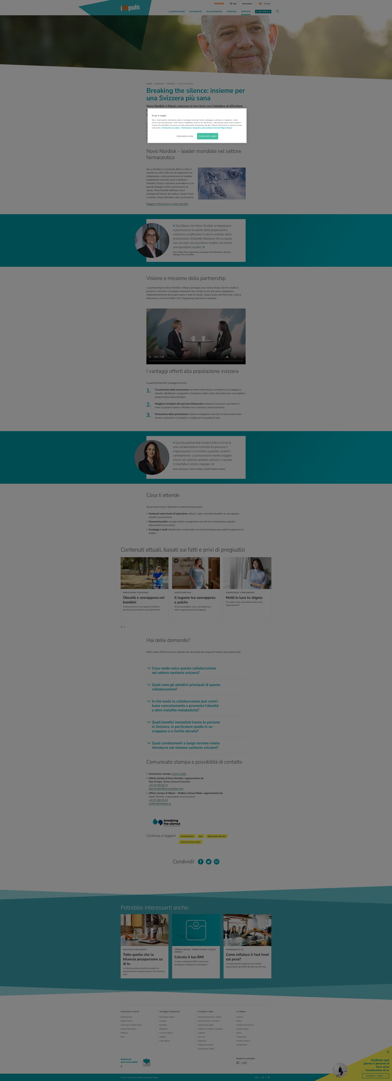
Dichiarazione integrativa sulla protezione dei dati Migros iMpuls (206, 128)
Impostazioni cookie (185, 136)
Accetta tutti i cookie (208, 136)
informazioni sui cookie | (171, 128)
